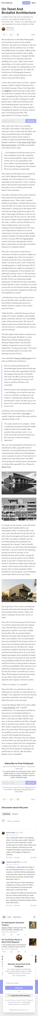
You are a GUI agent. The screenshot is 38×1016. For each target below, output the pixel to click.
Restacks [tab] (15, 814)
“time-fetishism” (9, 707)
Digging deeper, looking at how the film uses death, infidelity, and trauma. (14, 929)
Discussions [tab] (17, 917)
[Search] (34, 917)
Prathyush (9, 28)
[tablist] (10, 814)
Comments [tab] (6, 814)
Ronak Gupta (10, 832)
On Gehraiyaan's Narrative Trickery (13, 924)
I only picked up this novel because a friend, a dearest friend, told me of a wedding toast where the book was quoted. (14, 946)
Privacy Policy (25, 1004)
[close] (32, 955)
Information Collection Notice (23, 789)
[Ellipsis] (35, 832)
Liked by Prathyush (13, 835)
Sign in (34, 3)
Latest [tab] (9, 917)
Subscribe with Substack (20, 995)
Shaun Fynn (6, 467)
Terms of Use (29, 787)
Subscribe (26, 3)
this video (26, 413)
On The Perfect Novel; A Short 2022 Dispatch (12, 941)
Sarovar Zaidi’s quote (23, 358)
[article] (19, 928)
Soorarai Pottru (10, 145)
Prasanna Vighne (12, 862)
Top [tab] (4, 917)
